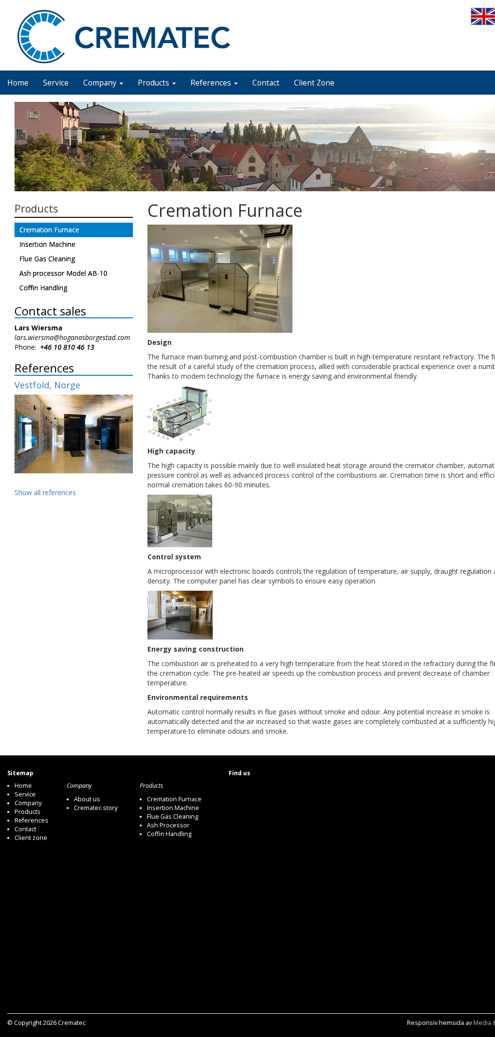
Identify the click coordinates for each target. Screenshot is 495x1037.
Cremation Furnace (49, 229)
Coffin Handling (43, 287)
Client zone (31, 838)
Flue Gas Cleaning (47, 258)
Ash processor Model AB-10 (63, 273)
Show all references (45, 492)
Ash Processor (168, 825)
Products (154, 83)
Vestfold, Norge (47, 385)
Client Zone (314, 83)
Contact (265, 83)
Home (18, 83)
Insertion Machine (47, 244)
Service (56, 83)
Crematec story (95, 808)
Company (100, 83)
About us (87, 799)
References (211, 83)
